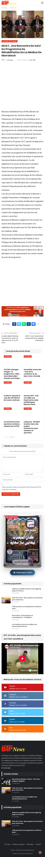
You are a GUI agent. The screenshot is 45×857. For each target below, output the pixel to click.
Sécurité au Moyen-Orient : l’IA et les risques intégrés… (26, 780)
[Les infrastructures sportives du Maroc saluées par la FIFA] (12, 414)
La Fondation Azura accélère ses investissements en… (24, 625)
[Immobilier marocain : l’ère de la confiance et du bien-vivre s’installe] (32, 361)
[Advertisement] (22, 86)
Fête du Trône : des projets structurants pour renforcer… (27, 599)
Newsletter (30, 844)
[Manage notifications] (40, 852)
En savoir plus (6, 768)
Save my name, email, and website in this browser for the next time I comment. (21, 488)
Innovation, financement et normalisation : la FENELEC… (22, 616)
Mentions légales (18, 844)
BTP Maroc (13, 41)
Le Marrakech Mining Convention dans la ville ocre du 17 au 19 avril (10, 339)
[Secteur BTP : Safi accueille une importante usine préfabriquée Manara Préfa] (32, 387)
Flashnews (5, 41)
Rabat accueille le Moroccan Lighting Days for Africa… (26, 590)
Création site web (17, 853)
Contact (38, 844)
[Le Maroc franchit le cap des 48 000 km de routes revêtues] (12, 387)
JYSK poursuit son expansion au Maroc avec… (27, 608)
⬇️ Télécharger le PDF (22, 572)
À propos (7, 844)
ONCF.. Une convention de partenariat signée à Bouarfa (34, 338)
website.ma (29, 853)
